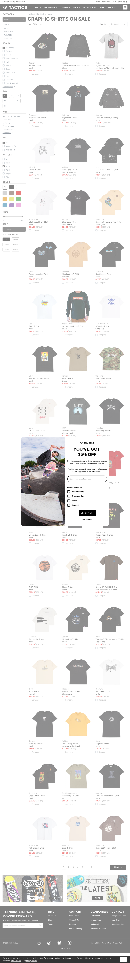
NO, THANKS (87, 519)
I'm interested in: (74, 488)
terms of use (16, 961)
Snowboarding (78, 496)
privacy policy (31, 961)
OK (123, 959)
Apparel (75, 505)
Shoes (74, 501)
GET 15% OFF (87, 513)
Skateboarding (78, 491)
